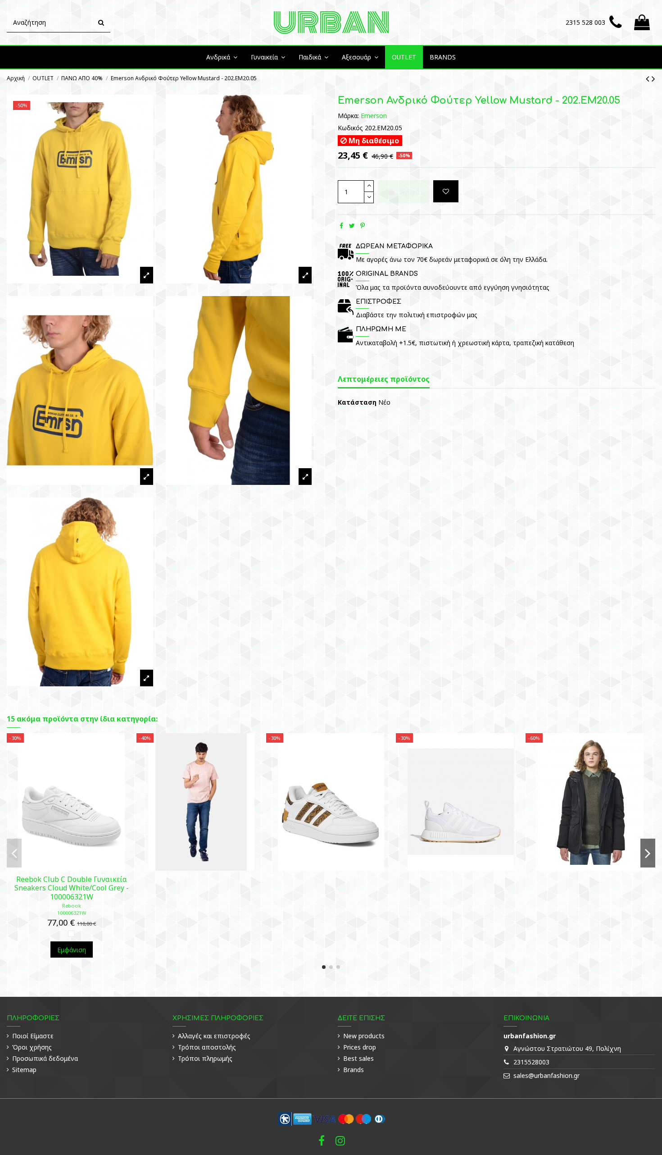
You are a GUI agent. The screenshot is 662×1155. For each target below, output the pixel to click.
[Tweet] (352, 225)
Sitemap (24, 1069)
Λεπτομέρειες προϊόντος (384, 379)
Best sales (358, 1058)
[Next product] (653, 78)
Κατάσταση (357, 402)
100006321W (71, 912)
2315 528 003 (585, 22)
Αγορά (409, 191)
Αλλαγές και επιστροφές (214, 1036)
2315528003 (531, 1062)
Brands (353, 1069)
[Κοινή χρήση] (341, 225)
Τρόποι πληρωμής (205, 1058)
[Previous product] (649, 78)
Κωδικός (350, 127)
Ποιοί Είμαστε (33, 1036)
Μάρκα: (348, 115)
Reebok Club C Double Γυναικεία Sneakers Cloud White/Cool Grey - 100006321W (71, 887)
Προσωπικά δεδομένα (45, 1058)
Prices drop (359, 1047)
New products (364, 1036)
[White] (71, 934)
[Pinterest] (362, 225)
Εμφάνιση (71, 949)
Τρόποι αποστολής (207, 1047)
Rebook (71, 905)
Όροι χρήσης (32, 1047)
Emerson (374, 115)
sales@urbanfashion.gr (546, 1075)
